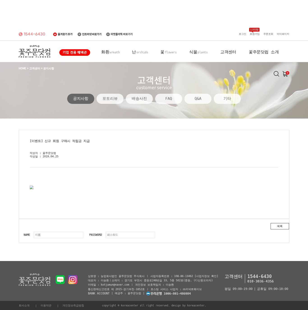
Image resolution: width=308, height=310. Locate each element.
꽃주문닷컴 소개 (264, 51)
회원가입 (255, 34)
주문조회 (268, 34)
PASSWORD (95, 234)
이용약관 (46, 305)
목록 (280, 226)
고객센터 (228, 51)
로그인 (242, 34)
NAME (27, 234)
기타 (227, 98)
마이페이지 (283, 34)
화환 (110, 51)
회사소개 (24, 305)
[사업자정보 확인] (206, 276)
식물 (198, 51)
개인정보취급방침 (73, 305)
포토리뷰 (110, 98)
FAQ (168, 98)
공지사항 (80, 98)
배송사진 (139, 98)
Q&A (198, 98)
